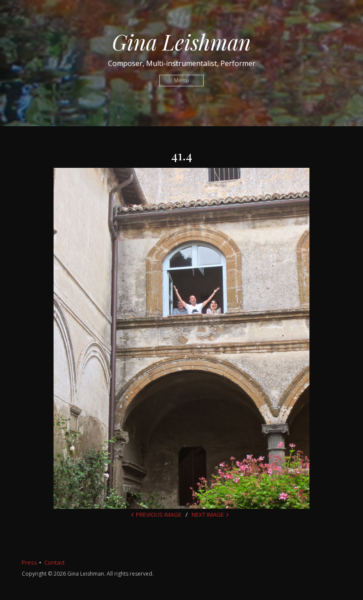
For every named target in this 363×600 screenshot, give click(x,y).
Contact (54, 562)
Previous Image (159, 515)
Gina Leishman (181, 41)
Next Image (208, 515)
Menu (181, 80)
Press (29, 562)
